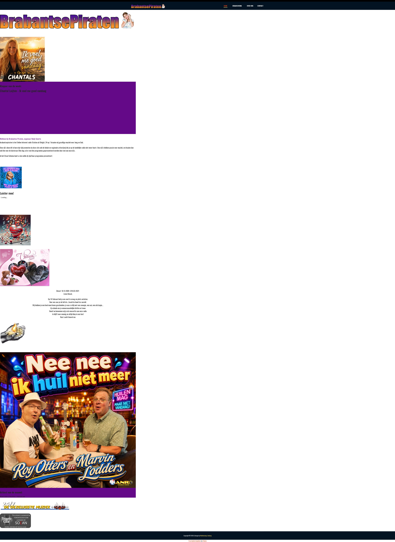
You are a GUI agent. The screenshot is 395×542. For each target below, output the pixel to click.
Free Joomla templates (195, 541)
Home (225, 6)
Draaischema (237, 6)
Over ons (250, 6)
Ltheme (205, 541)
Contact (260, 6)
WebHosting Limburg (206, 535)
